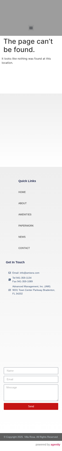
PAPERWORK (26, 225)
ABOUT (22, 203)
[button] (31, 28)
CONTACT (24, 248)
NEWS (21, 236)
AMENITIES (24, 214)
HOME (22, 192)
